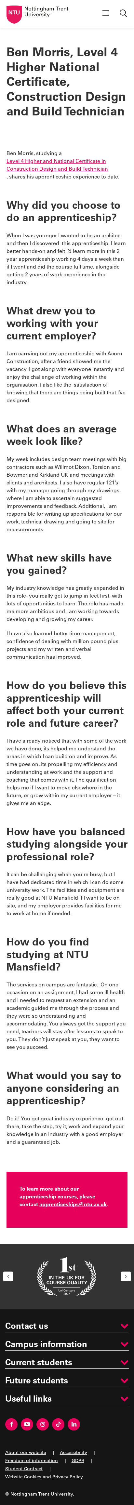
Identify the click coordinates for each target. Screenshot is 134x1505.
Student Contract (24, 1468)
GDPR (78, 1460)
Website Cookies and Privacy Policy (44, 1476)
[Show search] (124, 14)
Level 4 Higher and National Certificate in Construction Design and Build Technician (57, 164)
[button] (8, 1276)
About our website (25, 1452)
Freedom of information (31, 1460)
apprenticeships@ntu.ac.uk (73, 1204)
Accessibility (73, 1452)
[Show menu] (105, 14)
